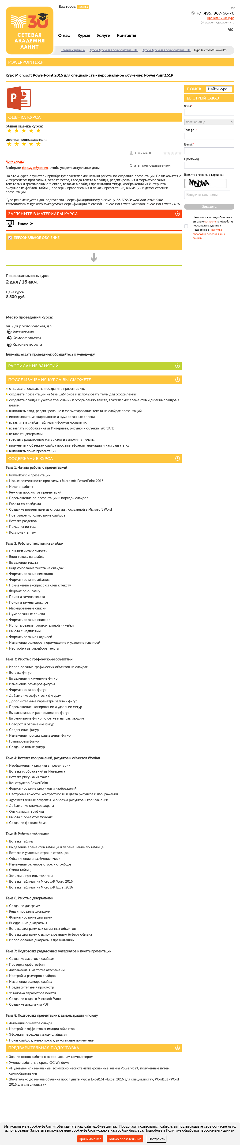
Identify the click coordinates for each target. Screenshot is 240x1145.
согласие (210, 221)
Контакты (128, 35)
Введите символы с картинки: (204, 174)
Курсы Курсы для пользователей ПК (114, 50)
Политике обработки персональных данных (209, 234)
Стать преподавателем (150, 165)
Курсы (85, 35)
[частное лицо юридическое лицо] (209, 122)
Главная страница (73, 50)
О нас (65, 35)
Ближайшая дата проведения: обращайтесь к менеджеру (50, 354)
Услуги (105, 35)
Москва (83, 6)
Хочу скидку (15, 162)
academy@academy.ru (219, 22)
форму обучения (35, 168)
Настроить (157, 1139)
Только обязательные (125, 1139)
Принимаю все (90, 1139)
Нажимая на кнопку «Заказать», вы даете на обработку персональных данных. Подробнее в (213, 228)
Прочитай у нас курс (220, 18)
